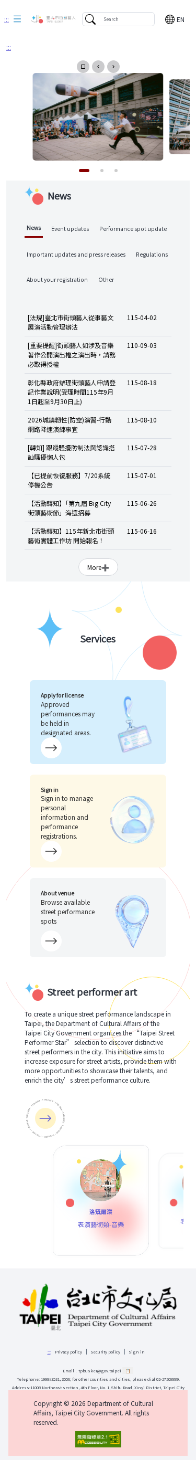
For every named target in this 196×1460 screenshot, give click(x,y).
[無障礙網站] (98, 1439)
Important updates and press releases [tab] (76, 254)
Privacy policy (68, 1352)
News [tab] (34, 227)
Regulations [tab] (152, 254)
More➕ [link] (98, 567)
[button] (17, 19)
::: (6, 19)
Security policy (105, 1352)
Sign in (137, 1352)
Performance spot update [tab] (133, 228)
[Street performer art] (45, 1118)
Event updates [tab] (70, 228)
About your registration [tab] (57, 279)
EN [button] (181, 19)
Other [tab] (106, 279)
